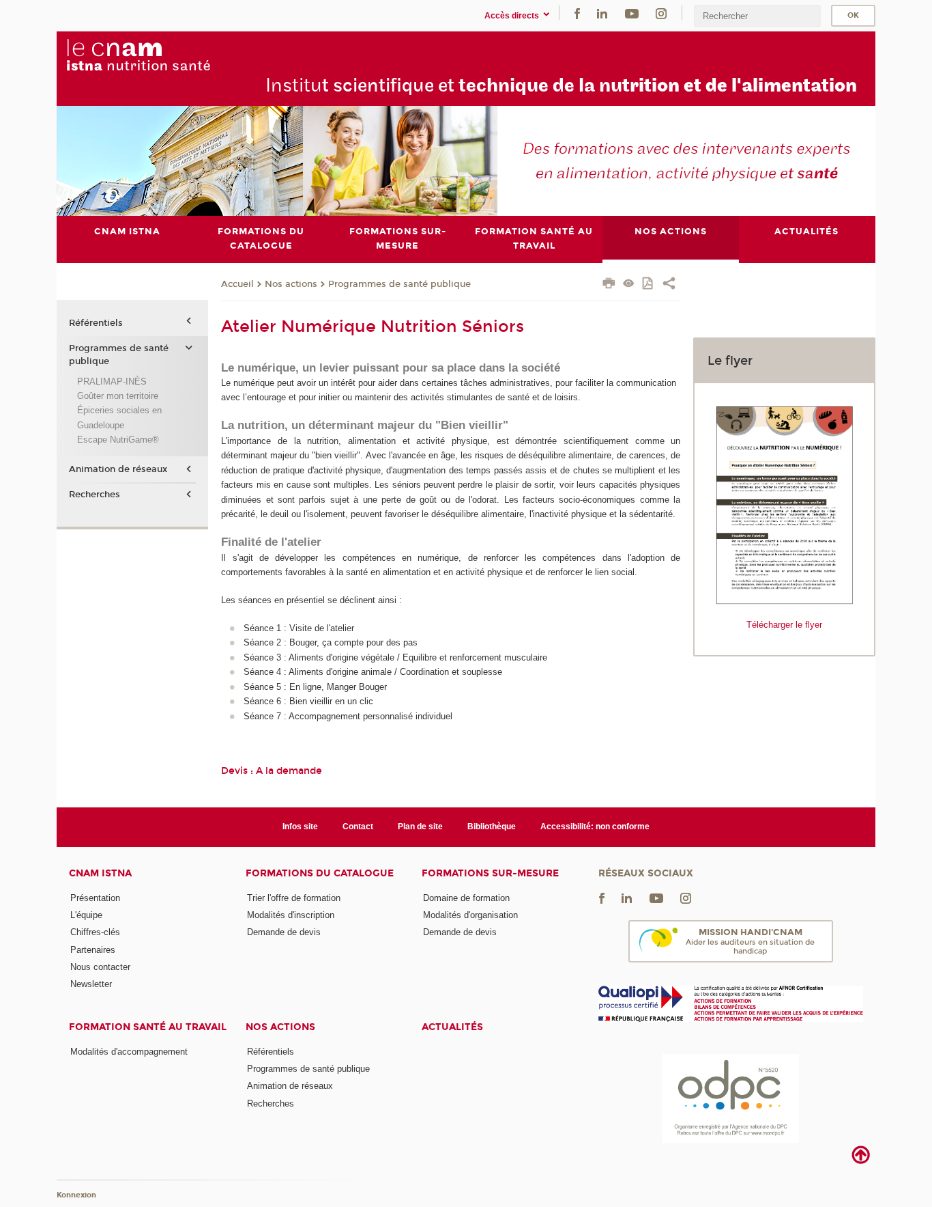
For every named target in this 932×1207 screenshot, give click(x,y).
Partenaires (92, 950)
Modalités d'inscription (290, 915)
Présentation (95, 898)
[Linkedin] (602, 13)
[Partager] (669, 285)
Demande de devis (284, 932)
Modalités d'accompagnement (129, 1051)
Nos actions (291, 284)
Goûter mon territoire (117, 396)
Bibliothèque (491, 826)
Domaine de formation (466, 898)
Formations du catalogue (320, 873)
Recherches (94, 494)
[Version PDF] (648, 284)
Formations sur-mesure (490, 873)
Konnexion (76, 1195)
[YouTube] (631, 13)
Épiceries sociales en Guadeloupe (119, 417)
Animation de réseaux (118, 469)
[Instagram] (661, 13)
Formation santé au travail (148, 1027)
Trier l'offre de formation (293, 898)
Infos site (300, 826)
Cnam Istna (100, 873)
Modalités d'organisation (470, 915)
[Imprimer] (609, 285)
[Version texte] (629, 284)
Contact (358, 826)
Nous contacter (100, 967)
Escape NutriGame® (118, 439)
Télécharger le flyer (784, 625)
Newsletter (91, 984)
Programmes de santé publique (399, 284)
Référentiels (96, 323)
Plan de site (420, 826)
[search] (757, 16)
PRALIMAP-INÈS (112, 381)
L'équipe (86, 915)
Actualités (452, 1027)
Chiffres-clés (95, 932)
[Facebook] (577, 13)
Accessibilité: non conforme (595, 826)
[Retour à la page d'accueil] (169, 55)
